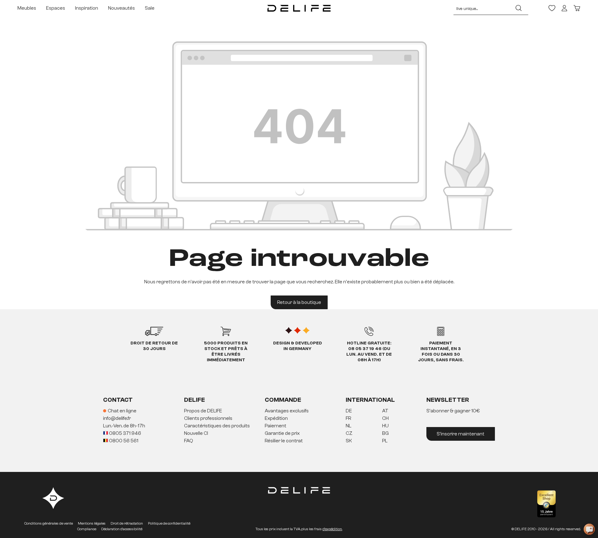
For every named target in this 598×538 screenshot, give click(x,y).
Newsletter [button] (447, 399)
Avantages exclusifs (287, 411)
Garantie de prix (282, 433)
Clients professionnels (208, 418)
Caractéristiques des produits (217, 426)
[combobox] (481, 8)
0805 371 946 (124, 433)
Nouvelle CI (196, 433)
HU (385, 426)
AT (385, 411)
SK (349, 441)
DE (349, 411)
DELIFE (194, 399)
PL (384, 441)
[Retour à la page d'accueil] (299, 8)
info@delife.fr (117, 418)
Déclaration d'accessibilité (121, 529)
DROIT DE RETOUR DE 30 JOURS (154, 346)
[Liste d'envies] (552, 8)
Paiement (275, 426)
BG (385, 433)
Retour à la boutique (299, 302)
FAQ (188, 441)
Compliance (86, 529)
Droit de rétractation (127, 523)
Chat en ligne (122, 411)
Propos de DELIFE (203, 411)
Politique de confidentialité (169, 523)
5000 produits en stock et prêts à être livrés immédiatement (226, 352)
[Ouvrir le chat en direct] (589, 529)
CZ (349, 433)
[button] (299, 426)
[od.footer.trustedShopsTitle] (546, 503)
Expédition (276, 418)
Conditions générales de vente (48, 523)
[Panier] (577, 8)
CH (385, 418)
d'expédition (332, 529)
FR (348, 418)
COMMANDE (283, 399)
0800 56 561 (123, 441)
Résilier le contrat (284, 441)
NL (348, 426)
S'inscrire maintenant (460, 434)
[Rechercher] (518, 8)
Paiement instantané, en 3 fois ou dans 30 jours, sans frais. (441, 352)
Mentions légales (92, 523)
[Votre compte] (564, 8)
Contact (118, 399)
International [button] (370, 399)
